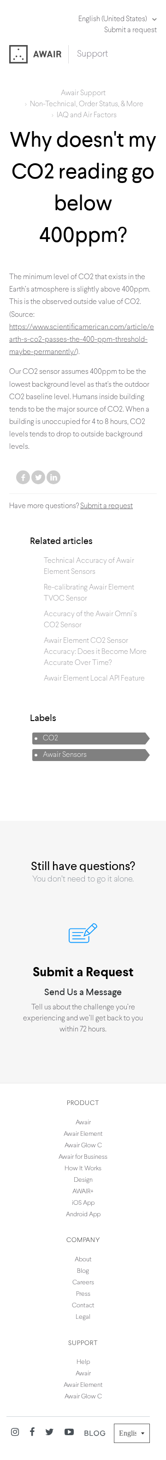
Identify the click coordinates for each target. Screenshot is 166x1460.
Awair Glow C (83, 1145)
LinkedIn (53, 477)
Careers (83, 1282)
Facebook (23, 477)
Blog (83, 1271)
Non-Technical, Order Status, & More (86, 104)
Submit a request (130, 30)
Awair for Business (83, 1157)
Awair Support (83, 93)
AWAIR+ (83, 1191)
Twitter (38, 477)
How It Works (83, 1168)
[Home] (39, 55)
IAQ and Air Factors (87, 115)
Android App (83, 1214)
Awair (83, 1122)
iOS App (83, 1203)
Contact (83, 1305)
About (83, 1259)
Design (83, 1180)
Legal (83, 1317)
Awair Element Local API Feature (94, 678)
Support (92, 54)
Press (83, 1294)
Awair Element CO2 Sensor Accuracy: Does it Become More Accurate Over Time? (95, 652)
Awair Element (83, 1134)
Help (83, 1362)
